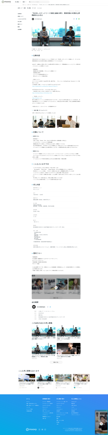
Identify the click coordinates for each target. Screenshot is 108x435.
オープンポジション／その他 (62, 412)
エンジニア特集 (29, 409)
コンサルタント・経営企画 (48, 412)
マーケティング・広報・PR (62, 401)
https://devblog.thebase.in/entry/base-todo (42, 93)
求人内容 (20, 21)
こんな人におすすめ (22, 18)
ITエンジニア (22, 385)
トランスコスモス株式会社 (62, 387)
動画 (24, 1)
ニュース (28, 407)
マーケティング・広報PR (48, 403)
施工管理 (58, 416)
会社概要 (20, 29)
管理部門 (58, 411)
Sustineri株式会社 (79, 387)
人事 (57, 424)
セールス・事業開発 (46, 401)
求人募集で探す (60, 398)
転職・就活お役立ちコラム (31, 403)
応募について (20, 16)
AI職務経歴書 (29, 411)
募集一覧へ (56, 362)
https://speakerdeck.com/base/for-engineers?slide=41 (45, 86)
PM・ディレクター (46, 411)
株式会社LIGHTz (24, 387)
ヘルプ (72, 407)
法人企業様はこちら (76, 398)
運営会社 (73, 403)
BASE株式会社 (38, 19)
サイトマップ (74, 409)
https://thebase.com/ (37, 98)
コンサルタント (60, 409)
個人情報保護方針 (74, 412)
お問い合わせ (74, 405)
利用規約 (73, 411)
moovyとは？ (74, 401)
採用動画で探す (46, 398)
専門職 (58, 422)
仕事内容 (20, 13)
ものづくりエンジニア (61, 414)
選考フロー (20, 24)
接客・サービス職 (60, 420)
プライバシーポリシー (75, 414)
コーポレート (45, 414)
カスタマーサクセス (46, 405)
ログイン (28, 401)
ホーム (28, 398)
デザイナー (45, 409)
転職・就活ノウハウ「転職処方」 (33, 405)
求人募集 (17, 1)
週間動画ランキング (46, 416)
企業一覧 (44, 418)
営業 (57, 418)
